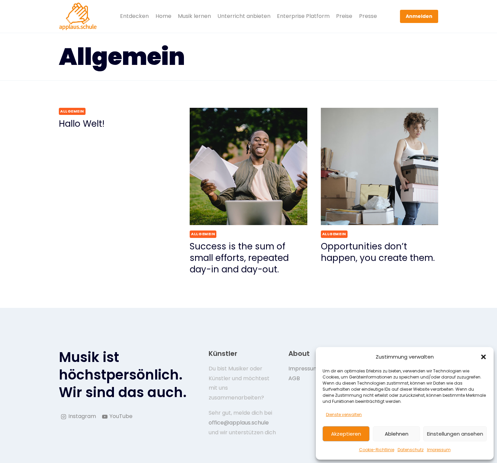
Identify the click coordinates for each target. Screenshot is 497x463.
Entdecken (134, 16)
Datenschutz (411, 450)
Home (163, 16)
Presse (368, 16)
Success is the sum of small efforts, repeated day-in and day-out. (239, 257)
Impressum (439, 450)
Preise (344, 16)
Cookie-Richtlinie (376, 450)
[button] (483, 357)
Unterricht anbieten (243, 16)
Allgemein (72, 111)
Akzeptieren (346, 433)
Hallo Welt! (81, 124)
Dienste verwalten (344, 414)
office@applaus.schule (239, 423)
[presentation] (248, 166)
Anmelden (419, 16)
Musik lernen (194, 16)
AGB (294, 378)
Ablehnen (396, 433)
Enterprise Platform (303, 16)
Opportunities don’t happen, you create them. (378, 252)
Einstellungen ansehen (455, 433)
